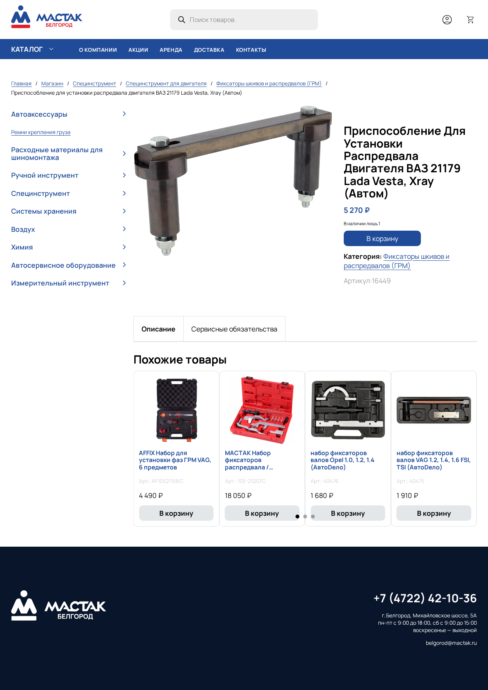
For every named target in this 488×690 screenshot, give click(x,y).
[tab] (158, 329)
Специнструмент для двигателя (166, 83)
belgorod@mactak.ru (451, 642)
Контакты (251, 49)
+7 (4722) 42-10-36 (425, 598)
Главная (21, 83)
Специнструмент (94, 83)
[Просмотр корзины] (470, 19)
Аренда (171, 49)
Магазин (52, 83)
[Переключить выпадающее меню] (51, 49)
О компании (98, 49)
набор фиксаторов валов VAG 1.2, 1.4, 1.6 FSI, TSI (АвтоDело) (434, 460)
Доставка (209, 49)
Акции (138, 49)
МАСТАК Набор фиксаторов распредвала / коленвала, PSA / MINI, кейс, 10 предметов (258, 467)
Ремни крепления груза (41, 132)
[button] (68, 114)
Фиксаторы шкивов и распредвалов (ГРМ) (269, 83)
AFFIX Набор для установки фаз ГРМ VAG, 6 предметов (175, 460)
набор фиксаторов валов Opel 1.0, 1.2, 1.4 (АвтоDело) (343, 460)
